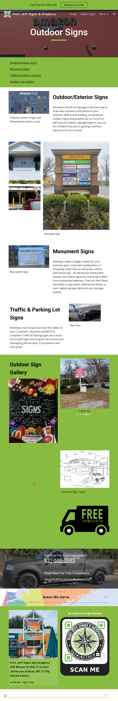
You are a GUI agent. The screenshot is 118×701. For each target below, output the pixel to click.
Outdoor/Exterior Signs (23, 63)
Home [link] (73, 14)
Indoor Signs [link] (88, 14)
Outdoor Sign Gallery (22, 81)
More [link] (102, 14)
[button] (114, 14)
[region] (59, 5)
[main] (59, 33)
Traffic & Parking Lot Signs (25, 75)
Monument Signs (20, 69)
